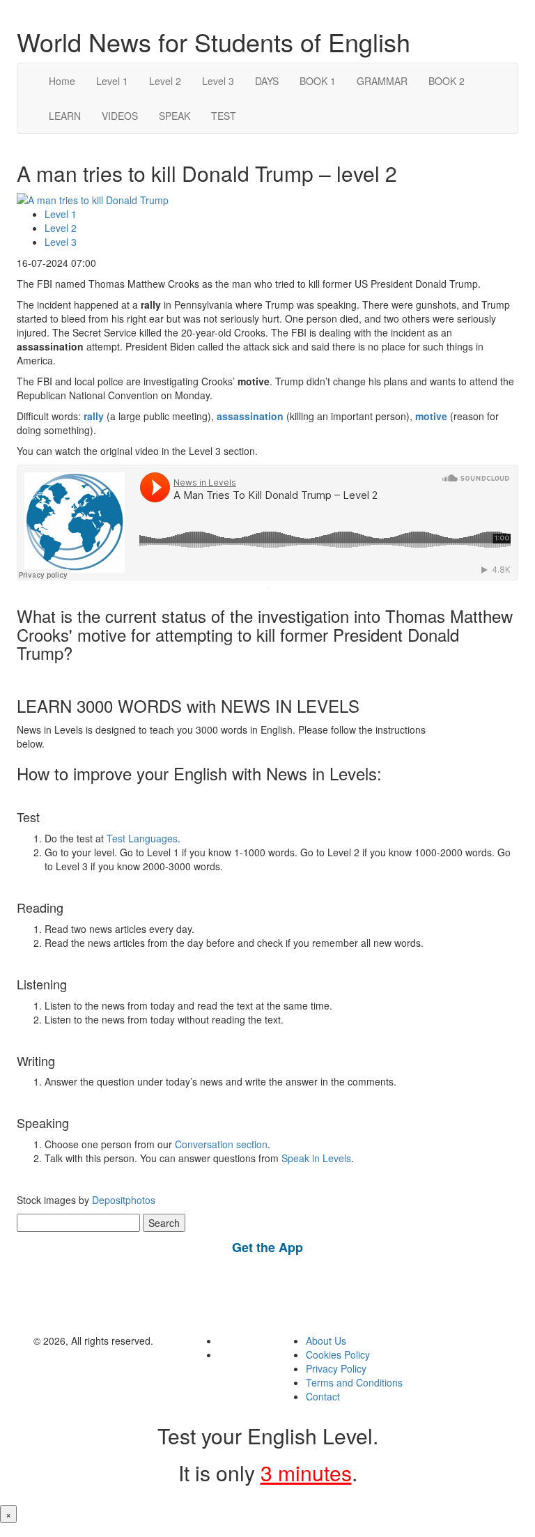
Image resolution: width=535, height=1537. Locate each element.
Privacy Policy (336, 1368)
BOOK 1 (318, 81)
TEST (223, 116)
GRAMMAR (382, 81)
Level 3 (218, 81)
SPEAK (174, 116)
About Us (326, 1340)
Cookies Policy (338, 1354)
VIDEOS (120, 116)
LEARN (65, 116)
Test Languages (142, 838)
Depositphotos (122, 1200)
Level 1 (112, 81)
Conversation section (221, 1144)
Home (62, 81)
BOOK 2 (446, 81)
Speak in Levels (316, 1158)
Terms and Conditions (354, 1382)
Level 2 (165, 81)
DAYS (267, 81)
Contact (323, 1396)
